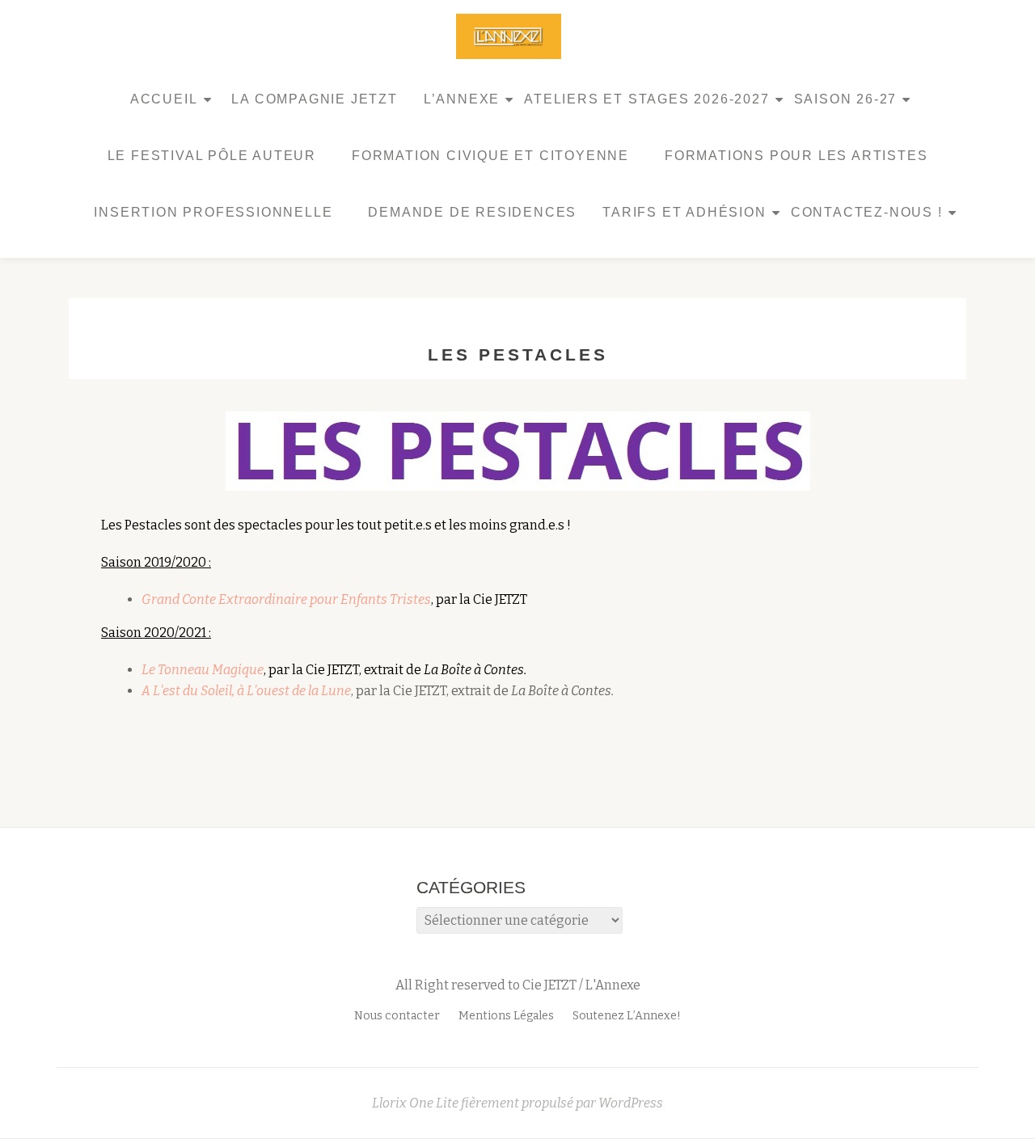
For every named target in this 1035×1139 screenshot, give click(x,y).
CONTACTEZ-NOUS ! (867, 212)
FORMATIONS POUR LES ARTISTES (796, 155)
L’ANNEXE (462, 99)
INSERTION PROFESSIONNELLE (213, 212)
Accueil (164, 99)
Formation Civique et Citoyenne (490, 155)
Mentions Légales (506, 1016)
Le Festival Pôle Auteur (212, 155)
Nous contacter (397, 1016)
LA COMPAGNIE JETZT (314, 99)
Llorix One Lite (416, 1103)
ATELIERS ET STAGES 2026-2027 (646, 99)
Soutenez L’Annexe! (626, 1016)
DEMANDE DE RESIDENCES (472, 212)
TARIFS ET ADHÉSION (684, 212)
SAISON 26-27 (846, 99)
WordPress (630, 1103)
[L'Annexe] (512, 36)
